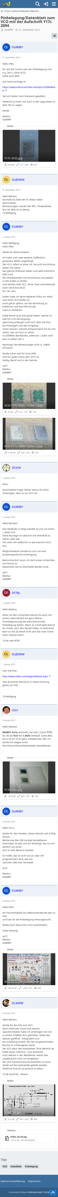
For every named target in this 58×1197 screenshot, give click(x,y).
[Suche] (37, 4)
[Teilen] (54, 35)
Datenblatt (16, 1166)
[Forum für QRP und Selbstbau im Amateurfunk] (6, 4)
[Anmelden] (46, 4)
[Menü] (54, 4)
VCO (5, 1166)
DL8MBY (9, 29)
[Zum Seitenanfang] (52, 1192)
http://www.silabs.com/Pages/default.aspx (25, 676)
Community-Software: (29, 1192)
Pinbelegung (31, 1166)
